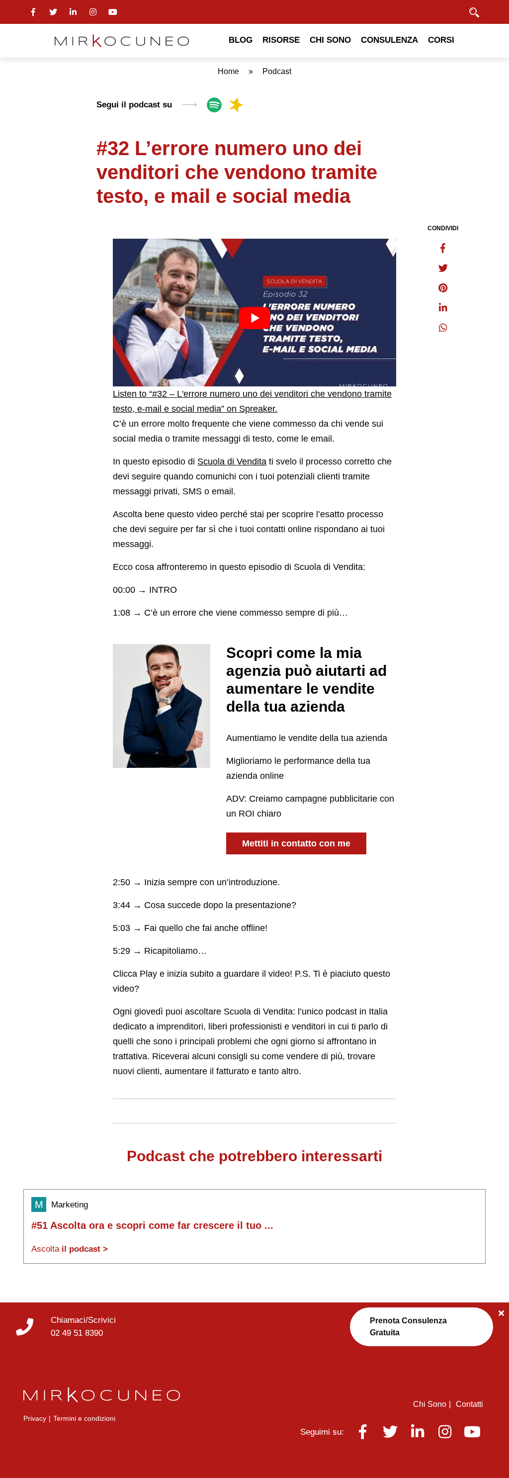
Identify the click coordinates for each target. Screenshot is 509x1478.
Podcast (276, 71)
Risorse (281, 40)
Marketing (69, 1204)
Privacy (34, 1418)
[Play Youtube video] (254, 318)
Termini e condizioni (84, 1418)
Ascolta (69, 1249)
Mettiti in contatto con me (296, 843)
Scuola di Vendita (231, 461)
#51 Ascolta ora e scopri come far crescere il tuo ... (152, 1225)
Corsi (441, 40)
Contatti (469, 1404)
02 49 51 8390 (77, 1333)
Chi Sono (330, 40)
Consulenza (389, 40)
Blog (241, 40)
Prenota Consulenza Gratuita (408, 1326)
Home (228, 71)
